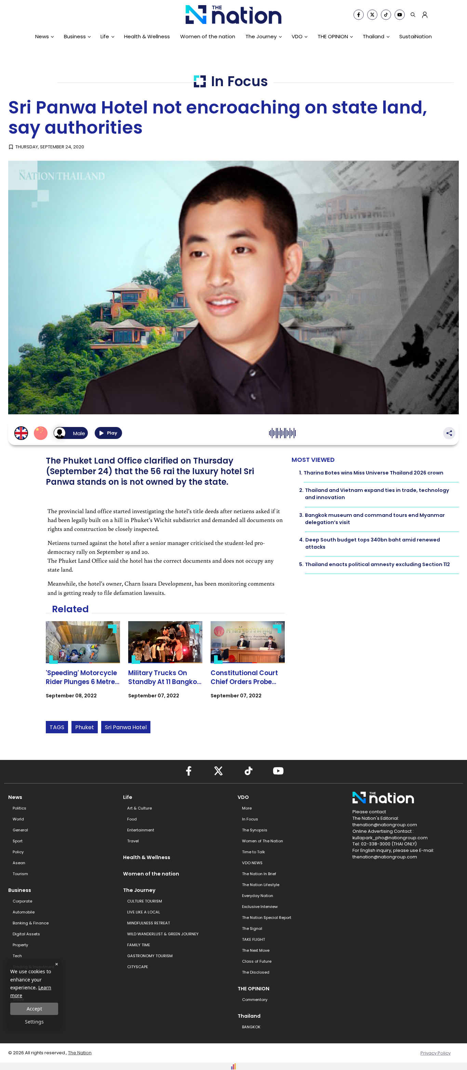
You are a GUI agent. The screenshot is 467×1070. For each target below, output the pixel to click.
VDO (297, 36)
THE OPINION (333, 36)
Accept (34, 1008)
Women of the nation (207, 36)
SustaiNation (415, 36)
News (42, 36)
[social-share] (358, 15)
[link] (83, 666)
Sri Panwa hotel (126, 727)
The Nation (80, 1052)
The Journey (261, 36)
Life (105, 36)
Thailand (373, 36)
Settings (34, 1021)
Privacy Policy (436, 1053)
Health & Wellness (147, 36)
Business (75, 36)
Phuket (84, 727)
